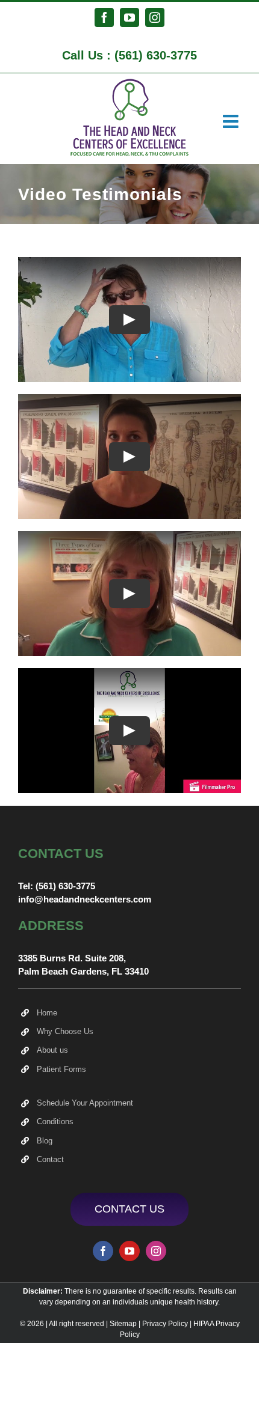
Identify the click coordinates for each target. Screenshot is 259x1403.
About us (52, 1050)
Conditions (55, 1121)
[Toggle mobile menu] (232, 121)
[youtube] (129, 1251)
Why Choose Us (65, 1031)
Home (47, 1012)
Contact (50, 1159)
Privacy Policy (165, 1323)
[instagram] (156, 1251)
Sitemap (123, 1323)
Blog (44, 1140)
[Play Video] (129, 319)
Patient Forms (61, 1069)
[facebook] (103, 1251)
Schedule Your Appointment (85, 1102)
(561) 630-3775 (155, 55)
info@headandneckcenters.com (84, 899)
